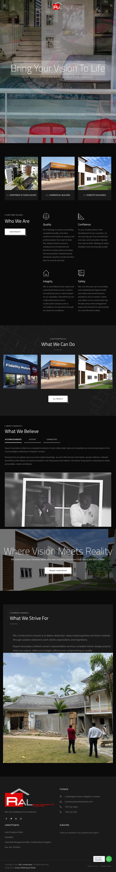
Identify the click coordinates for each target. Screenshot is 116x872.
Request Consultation (58, 570)
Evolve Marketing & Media (25, 868)
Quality (47, 224)
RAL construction (25, 865)
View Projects (15, 232)
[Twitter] (11, 818)
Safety (81, 281)
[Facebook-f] (6, 818)
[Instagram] (21, 818)
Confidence (84, 224)
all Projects (58, 399)
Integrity (48, 281)
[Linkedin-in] (16, 818)
